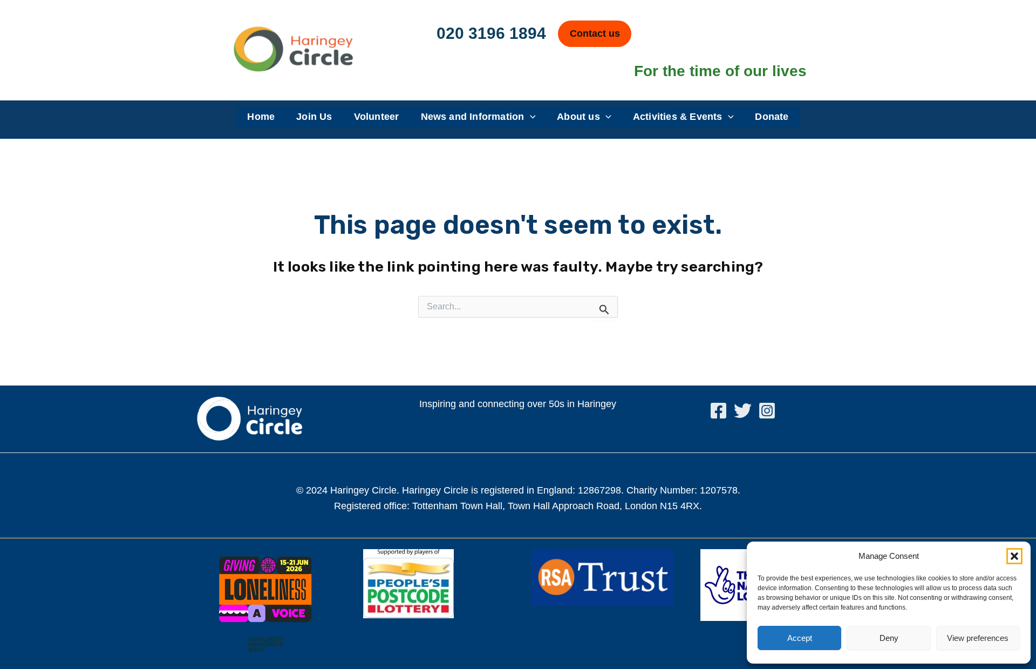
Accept (799, 638)
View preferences (977, 638)
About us (578, 116)
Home (261, 116)
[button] (1014, 556)
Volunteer (376, 116)
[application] (530, 117)
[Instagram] (767, 411)
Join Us (314, 116)
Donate (771, 116)
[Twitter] (743, 411)
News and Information (472, 116)
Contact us (595, 33)
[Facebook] (718, 411)
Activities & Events (678, 116)
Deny (889, 638)
